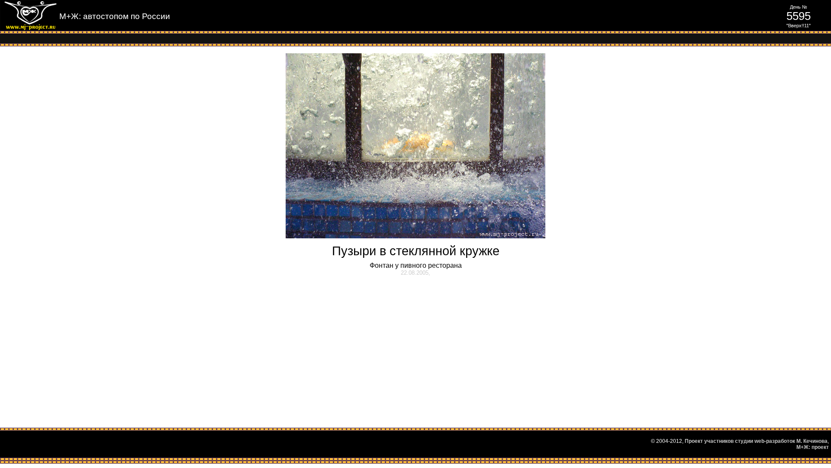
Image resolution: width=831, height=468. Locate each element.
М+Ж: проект (812, 447)
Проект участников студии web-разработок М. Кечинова (756, 441)
